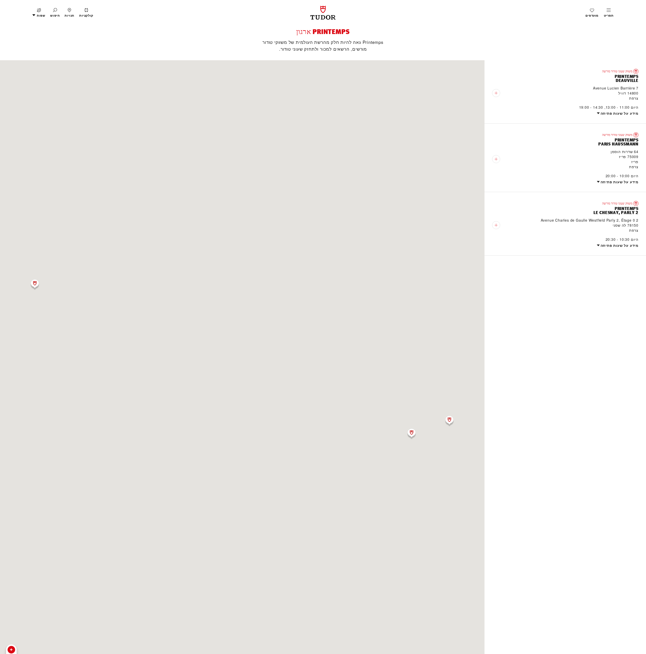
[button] (55, 12)
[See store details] (496, 93)
